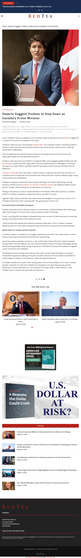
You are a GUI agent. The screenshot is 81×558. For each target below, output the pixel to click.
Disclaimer (6, 526)
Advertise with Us (9, 520)
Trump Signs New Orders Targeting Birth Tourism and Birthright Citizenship (46, 470)
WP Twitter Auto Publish (32, 557)
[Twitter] (42, 10)
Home (4, 26)
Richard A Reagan (10, 122)
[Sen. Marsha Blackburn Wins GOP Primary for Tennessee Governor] (8, 486)
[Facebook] (38, 10)
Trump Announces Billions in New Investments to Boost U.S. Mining (43, 432)
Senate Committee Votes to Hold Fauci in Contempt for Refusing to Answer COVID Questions (47, 446)
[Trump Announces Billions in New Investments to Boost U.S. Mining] (20, 303)
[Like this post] (37, 279)
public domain (31, 132)
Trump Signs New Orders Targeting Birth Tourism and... (26, 7)
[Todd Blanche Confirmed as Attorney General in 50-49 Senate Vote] (8, 460)
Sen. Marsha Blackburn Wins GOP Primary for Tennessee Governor (43, 483)
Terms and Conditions (10, 524)
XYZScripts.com (50, 557)
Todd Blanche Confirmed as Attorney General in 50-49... (27, 3)
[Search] (79, 16)
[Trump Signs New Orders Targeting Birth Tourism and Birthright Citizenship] (8, 473)
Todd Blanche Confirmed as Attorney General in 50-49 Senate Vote (43, 457)
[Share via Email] (44, 279)
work (61, 129)
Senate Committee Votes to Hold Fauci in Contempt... (60, 319)
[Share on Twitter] (42, 279)
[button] (16, 3)
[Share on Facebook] (39, 279)
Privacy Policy (7, 522)
